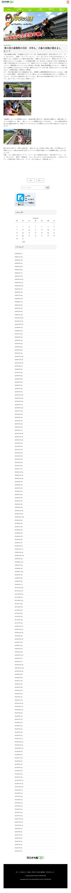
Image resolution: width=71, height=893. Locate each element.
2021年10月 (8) (19, 440)
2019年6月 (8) (19, 530)
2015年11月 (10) (19, 668)
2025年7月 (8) (19, 295)
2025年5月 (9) (19, 302)
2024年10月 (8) (19, 324)
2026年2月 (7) (19, 273)
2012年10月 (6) (19, 786)
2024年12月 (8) (19, 318)
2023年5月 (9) (19, 379)
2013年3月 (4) (19, 770)
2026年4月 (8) (19, 266)
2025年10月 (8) (19, 285)
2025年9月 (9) (19, 289)
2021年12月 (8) (19, 433)
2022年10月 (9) (19, 401)
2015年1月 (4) (19, 700)
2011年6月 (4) (18, 838)
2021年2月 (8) (19, 465)
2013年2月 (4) (19, 774)
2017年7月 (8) (19, 603)
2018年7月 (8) (19, 565)
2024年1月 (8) (19, 353)
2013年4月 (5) (19, 767)
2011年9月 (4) (18, 828)
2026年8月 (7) (19, 253)
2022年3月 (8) (19, 424)
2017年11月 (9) (19, 591)
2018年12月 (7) (19, 549)
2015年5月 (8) (19, 687)
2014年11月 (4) (19, 706)
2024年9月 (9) (19, 327)
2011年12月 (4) (19, 819)
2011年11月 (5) (19, 822)
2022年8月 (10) (19, 407)
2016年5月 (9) (19, 648)
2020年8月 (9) (19, 485)
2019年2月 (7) (19, 542)
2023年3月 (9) (19, 385)
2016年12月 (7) (19, 626)
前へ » (40, 180)
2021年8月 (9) (19, 446)
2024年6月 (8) (19, 337)
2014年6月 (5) (19, 722)
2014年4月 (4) (19, 729)
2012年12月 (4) (19, 780)
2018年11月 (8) (19, 552)
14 (48, 229)
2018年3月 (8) (19, 578)
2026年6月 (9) (19, 260)
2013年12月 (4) (19, 742)
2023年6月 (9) (19, 375)
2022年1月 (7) (19, 430)
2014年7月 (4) (19, 719)
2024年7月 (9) (19, 334)
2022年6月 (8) (19, 414)
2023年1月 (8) (19, 391)
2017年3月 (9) (19, 616)
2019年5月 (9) (19, 533)
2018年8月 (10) (19, 562)
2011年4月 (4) (18, 844)
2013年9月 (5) (19, 751)
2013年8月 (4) (19, 754)
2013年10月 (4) (19, 748)
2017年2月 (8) (19, 619)
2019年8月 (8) (19, 523)
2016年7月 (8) (19, 642)
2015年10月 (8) (19, 671)
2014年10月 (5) (19, 709)
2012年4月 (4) (19, 806)
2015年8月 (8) (19, 677)
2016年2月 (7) (19, 658)
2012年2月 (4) (19, 812)
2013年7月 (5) (19, 758)
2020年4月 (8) (19, 497)
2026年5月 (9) (19, 263)
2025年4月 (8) (19, 305)
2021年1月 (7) (19, 468)
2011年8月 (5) (18, 831)
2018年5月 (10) (19, 571)
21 (48, 232)
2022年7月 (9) (19, 411)
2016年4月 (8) (19, 652)
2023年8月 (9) (19, 369)
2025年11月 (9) (19, 282)
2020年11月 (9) (19, 475)
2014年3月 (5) (19, 732)
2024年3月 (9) (19, 347)
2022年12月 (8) (19, 395)
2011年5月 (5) (18, 841)
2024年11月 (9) (19, 321)
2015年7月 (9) (19, 680)
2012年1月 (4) (19, 815)
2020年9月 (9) (19, 481)
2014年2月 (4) (19, 735)
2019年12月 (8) (19, 510)
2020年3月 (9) (19, 501)
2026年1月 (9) (19, 276)
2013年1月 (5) (19, 777)
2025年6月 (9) (19, 298)
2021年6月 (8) (19, 453)
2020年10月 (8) (19, 478)
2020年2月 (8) (19, 504)
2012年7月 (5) (19, 796)
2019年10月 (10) (19, 517)
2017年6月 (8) (19, 607)
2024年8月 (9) (19, 330)
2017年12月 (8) (19, 587)
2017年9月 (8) (19, 597)
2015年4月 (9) (19, 690)
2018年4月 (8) (19, 574)
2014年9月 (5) (19, 713)
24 (23, 235)
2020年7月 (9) (19, 488)
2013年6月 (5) (19, 761)
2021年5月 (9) (19, 456)
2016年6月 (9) (19, 645)
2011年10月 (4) (19, 825)
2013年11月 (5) (19, 745)
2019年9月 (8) (19, 520)
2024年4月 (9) (19, 343)
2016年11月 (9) (19, 629)
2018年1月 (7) (19, 584)
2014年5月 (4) (19, 725)
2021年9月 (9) (19, 443)
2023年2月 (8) (19, 388)
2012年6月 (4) (19, 799)
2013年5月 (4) (19, 764)
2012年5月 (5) (19, 803)
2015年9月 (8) (19, 674)
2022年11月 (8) (19, 398)
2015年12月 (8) (19, 664)
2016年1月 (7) (19, 661)
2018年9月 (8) (19, 558)
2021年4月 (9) (19, 459)
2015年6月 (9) (19, 684)
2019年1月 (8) (19, 546)
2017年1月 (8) (19, 623)
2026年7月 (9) (19, 257)
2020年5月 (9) (19, 494)
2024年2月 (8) (19, 350)
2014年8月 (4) (19, 716)
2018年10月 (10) (19, 555)
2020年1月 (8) (19, 507)
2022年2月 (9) (19, 427)
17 (23, 232)
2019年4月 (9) (19, 536)
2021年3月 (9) (19, 462)
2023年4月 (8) (19, 382)
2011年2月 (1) (18, 851)
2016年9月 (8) (19, 636)
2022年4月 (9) (19, 420)
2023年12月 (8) (19, 356)
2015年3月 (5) (19, 693)
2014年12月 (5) (19, 703)
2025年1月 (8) (19, 314)
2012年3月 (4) (19, 809)
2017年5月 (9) (19, 610)
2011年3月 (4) (18, 848)
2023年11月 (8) (19, 359)
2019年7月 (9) (19, 526)
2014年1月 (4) (19, 738)
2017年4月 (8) (19, 613)
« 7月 (23, 241)
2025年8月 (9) (19, 292)
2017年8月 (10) (19, 600)
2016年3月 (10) (19, 655)
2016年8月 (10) (19, 639)
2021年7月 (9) (19, 449)
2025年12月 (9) (19, 279)
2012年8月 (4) (19, 793)
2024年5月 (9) (19, 340)
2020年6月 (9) (19, 491)
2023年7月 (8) (19, 372)
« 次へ (31, 180)
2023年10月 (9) (19, 363)
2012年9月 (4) (19, 790)
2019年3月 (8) (19, 539)
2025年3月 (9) (19, 308)
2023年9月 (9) (19, 366)
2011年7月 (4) (18, 835)
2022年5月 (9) (19, 417)
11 (29, 229)
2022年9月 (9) (19, 404)
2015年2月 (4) (19, 697)
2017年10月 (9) (19, 594)
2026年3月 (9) (19, 269)
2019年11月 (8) (19, 513)
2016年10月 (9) (19, 632)
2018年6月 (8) (19, 568)
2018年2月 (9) (19, 581)
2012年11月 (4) (19, 783)
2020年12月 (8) (19, 472)
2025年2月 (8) (19, 311)
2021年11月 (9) (19, 436)
